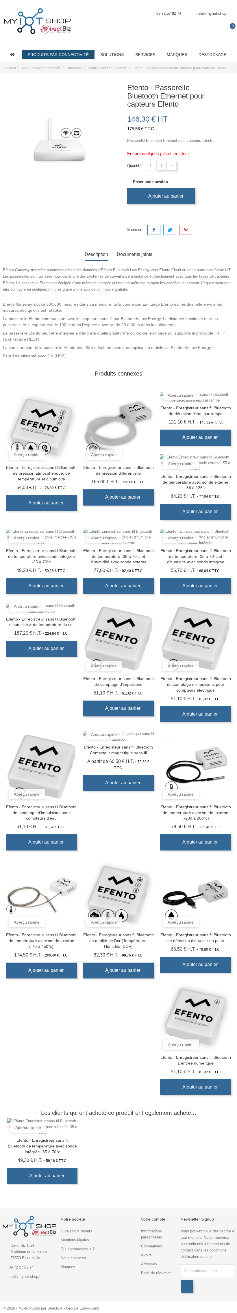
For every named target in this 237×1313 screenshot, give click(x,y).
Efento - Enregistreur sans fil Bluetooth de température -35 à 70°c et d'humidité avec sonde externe (118, 556)
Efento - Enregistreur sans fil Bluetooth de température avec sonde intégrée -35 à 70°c (41, 556)
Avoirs (146, 1255)
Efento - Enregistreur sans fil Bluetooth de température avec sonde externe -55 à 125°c (195, 482)
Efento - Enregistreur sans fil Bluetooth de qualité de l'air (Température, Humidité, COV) (118, 941)
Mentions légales (75, 1240)
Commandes (151, 1246)
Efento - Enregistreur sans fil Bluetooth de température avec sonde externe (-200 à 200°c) (195, 813)
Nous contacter (73, 1258)
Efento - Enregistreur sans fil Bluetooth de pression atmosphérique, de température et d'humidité (41, 473)
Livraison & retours (76, 1231)
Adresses (149, 1264)
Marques (68, 1267)
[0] (227, 30)
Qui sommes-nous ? (78, 1249)
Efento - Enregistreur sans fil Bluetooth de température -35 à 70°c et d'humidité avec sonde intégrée (195, 556)
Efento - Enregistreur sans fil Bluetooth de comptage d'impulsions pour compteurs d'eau (41, 813)
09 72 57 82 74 (21, 1267)
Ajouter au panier (165, 196)
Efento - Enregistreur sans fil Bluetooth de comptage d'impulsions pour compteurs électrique (195, 684)
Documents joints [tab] (134, 254)
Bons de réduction (156, 1273)
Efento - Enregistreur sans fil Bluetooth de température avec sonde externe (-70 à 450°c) (41, 941)
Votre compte (153, 1219)
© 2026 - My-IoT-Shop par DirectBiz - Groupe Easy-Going (51, 1308)
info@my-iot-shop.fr (213, 13)
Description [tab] (96, 254)
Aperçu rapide (27, 454)
